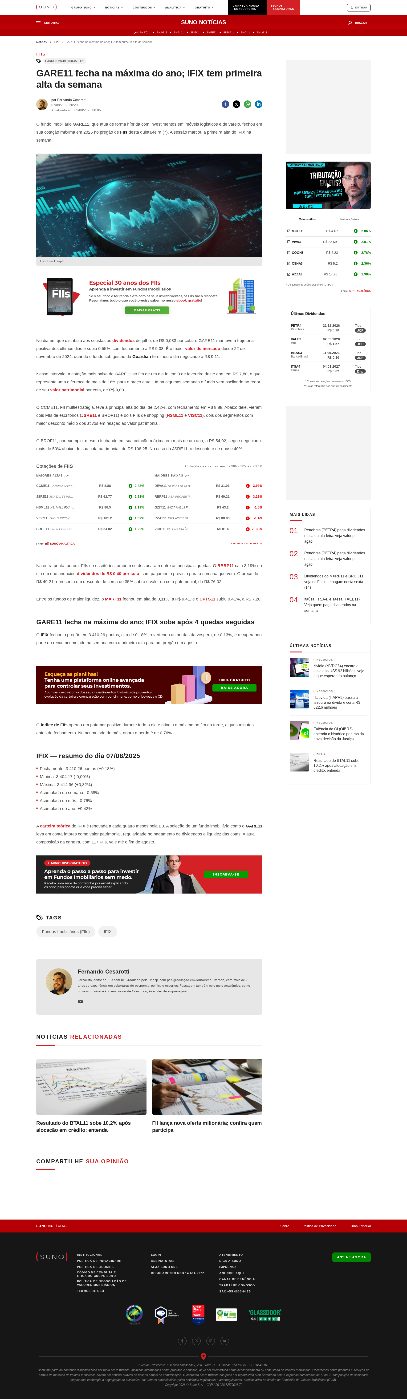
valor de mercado (202, 348)
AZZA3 (297, 274)
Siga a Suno (230, 1261)
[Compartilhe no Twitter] (236, 104)
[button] (49, 23)
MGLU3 (297, 231)
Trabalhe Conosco (237, 1285)
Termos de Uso (90, 1291)
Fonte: (356, 291)
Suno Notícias (51, 1226)
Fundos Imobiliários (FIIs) (64, 61)
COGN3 (297, 252)
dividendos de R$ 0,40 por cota (108, 573)
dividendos (123, 340)
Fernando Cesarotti (104, 971)
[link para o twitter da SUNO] (196, 1341)
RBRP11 (225, 565)
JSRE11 (89, 415)
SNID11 (195, 32)
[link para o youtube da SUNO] (224, 1341)
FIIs (56, 42)
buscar (361, 22)
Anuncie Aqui (231, 1273)
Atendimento (231, 1254)
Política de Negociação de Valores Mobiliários (102, 1283)
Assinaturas (163, 1261)
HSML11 (175, 415)
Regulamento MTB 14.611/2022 (177, 1273)
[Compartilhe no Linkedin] (258, 104)
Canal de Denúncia (237, 1279)
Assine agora (351, 1257)
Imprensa (228, 1267)
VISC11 (195, 415)
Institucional (89, 1254)
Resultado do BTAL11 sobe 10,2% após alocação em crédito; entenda (83, 1126)
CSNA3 (297, 263)
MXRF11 (113, 599)
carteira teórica (55, 826)
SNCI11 (245, 32)
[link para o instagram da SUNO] (210, 1341)
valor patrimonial (67, 390)
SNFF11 (212, 32)
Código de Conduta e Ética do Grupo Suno (96, 1274)
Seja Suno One (164, 1267)
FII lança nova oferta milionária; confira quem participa (207, 1126)
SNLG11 (262, 32)
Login (156, 1254)
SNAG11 (162, 32)
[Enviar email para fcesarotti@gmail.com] (80, 1001)
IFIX (108, 931)
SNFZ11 (145, 32)
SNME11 (228, 32)
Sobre (284, 1226)
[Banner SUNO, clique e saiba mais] (149, 300)
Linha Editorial (360, 1226)
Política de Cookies (95, 1267)
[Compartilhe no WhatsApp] (247, 104)
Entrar (361, 7)
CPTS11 (207, 599)
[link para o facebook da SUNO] (182, 1341)
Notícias (41, 42)
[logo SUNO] (46, 7)
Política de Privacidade (319, 1226)
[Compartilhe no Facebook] (225, 104)
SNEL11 (179, 32)
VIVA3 (296, 242)
